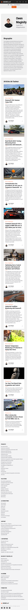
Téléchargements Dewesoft (7, 526)
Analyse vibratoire (4, 488)
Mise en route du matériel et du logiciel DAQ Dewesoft (12, 593)
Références (3, 542)
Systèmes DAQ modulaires (6, 457)
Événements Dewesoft (5, 566)
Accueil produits (4, 446)
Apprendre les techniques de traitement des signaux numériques (12, 597)
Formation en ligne (5, 591)
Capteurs (3, 469)
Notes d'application (5, 560)
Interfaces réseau (4, 468)
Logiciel (2, 466)
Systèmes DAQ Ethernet (6, 451)
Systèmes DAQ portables (6, 455)
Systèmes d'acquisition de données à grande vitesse (12, 459)
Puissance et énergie (5, 515)
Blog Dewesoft (4, 558)
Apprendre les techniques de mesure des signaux (11, 595)
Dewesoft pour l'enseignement (7, 582)
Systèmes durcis (4, 454)
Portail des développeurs (6, 531)
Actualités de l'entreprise (6, 563)
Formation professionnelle (6, 590)
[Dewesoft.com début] (6, 1)
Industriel (3, 512)
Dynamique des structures (6, 492)
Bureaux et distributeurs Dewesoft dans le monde (11, 525)
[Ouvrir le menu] (26, 2)
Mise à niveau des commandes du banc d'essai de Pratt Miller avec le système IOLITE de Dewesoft (14, 418)
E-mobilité (3, 509)
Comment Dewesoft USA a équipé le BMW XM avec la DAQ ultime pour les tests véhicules (13, 226)
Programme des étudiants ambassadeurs (9, 580)
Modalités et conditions (6, 549)
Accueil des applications (6, 481)
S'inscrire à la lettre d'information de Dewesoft (10, 569)
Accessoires (3, 471)
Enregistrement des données (7, 482)
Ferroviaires (3, 517)
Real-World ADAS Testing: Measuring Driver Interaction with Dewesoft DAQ (13, 144)
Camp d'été (3, 579)
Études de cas (4, 561)
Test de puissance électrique (7, 493)
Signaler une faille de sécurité (7, 552)
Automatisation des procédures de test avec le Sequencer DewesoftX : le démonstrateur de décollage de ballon (13, 187)
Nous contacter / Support (6, 523)
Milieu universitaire (5, 577)
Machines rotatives (5, 490)
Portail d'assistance (5, 530)
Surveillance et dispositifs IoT (7, 465)
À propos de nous (4, 541)
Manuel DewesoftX (5, 533)
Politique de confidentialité (6, 545)
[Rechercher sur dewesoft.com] (20, 2)
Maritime (3, 514)
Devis (15, 6)
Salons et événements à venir (7, 544)
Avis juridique (4, 550)
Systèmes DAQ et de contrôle (7, 460)
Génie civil (3, 506)
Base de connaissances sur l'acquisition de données (11, 564)
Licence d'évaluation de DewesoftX (8, 528)
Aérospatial (3, 503)
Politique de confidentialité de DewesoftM (9, 547)
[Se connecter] (23, 2)
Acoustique (3, 495)
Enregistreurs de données (6, 462)
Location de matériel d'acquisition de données (10, 473)
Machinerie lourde (4, 511)
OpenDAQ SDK (4, 534)
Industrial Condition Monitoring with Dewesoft (13, 307)
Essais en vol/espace (5, 484)
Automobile (3, 504)
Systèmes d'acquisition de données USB (9, 449)
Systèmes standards (5, 448)
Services (3, 474)
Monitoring (3, 496)
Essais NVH (3, 487)
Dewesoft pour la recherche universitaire (9, 583)
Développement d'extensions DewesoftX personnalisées (12, 599)
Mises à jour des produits (6, 567)
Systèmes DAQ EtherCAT (6, 452)
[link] (17, 4)
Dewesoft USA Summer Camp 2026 (12, 101)
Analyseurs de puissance (6, 463)
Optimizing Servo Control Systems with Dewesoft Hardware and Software (13, 267)
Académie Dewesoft (5, 576)
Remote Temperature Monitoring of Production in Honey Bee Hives (13, 348)
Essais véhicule (4, 485)
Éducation (3, 507)
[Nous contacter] (17, 2)
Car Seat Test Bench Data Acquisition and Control (13, 384)
